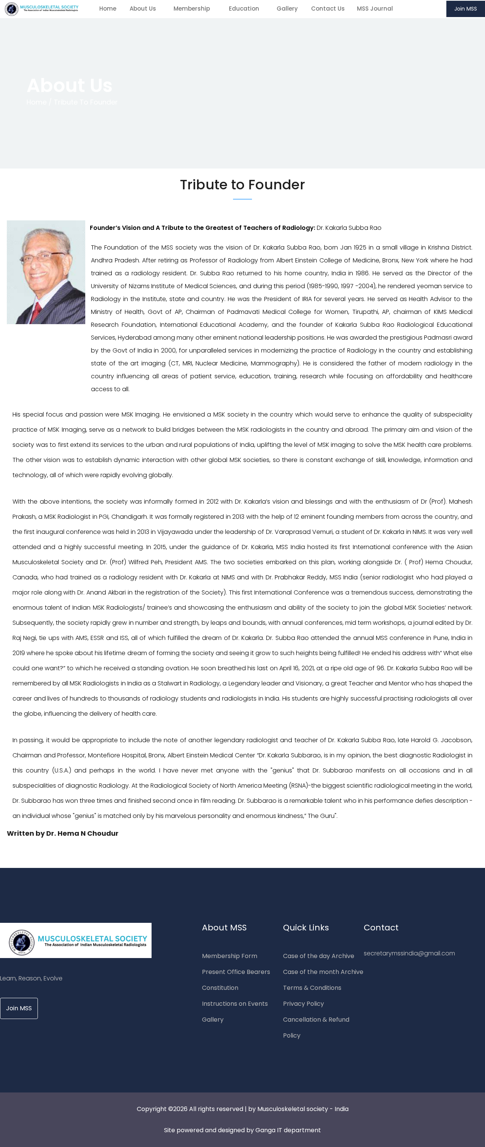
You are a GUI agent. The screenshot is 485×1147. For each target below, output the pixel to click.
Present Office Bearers (236, 972)
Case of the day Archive (318, 956)
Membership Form (229, 956)
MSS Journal (375, 8)
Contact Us (328, 8)
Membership (193, 8)
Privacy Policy (303, 1003)
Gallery (287, 8)
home (107, 8)
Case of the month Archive (323, 972)
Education (245, 8)
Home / (39, 102)
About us (144, 8)
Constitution (220, 987)
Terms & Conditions (312, 987)
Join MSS (465, 8)
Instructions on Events (235, 1003)
